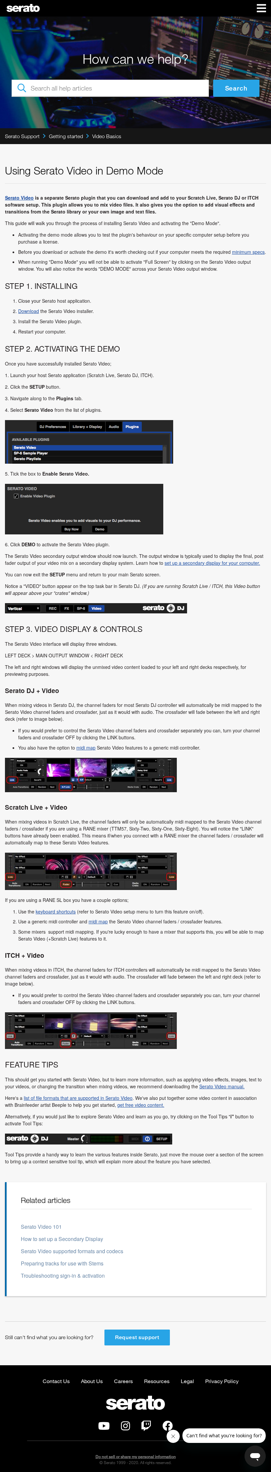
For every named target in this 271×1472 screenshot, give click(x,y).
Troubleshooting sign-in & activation (63, 1275)
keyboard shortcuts (56, 911)
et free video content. (142, 1105)
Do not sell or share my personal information (136, 1456)
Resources (157, 1381)
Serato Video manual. (222, 1086)
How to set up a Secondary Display (62, 1239)
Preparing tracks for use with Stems (62, 1263)
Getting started (66, 136)
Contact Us (56, 1381)
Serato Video (19, 197)
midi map (86, 747)
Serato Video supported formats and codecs (72, 1251)
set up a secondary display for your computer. (212, 563)
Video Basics (106, 136)
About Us (92, 1381)
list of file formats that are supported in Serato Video (78, 1098)
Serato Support (22, 136)
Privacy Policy (222, 1381)
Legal (187, 1381)
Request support (137, 1337)
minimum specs (248, 252)
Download (28, 311)
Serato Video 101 (41, 1226)
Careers (123, 1381)
